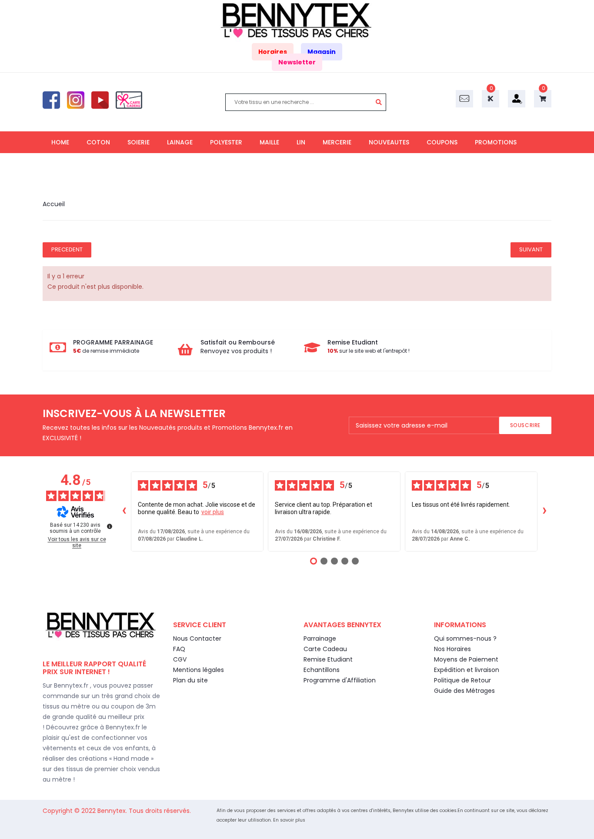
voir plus (212, 511)
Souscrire (525, 425)
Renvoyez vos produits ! (236, 351)
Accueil (54, 204)
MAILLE (269, 142)
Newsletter (297, 62)
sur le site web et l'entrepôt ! (368, 350)
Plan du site (190, 680)
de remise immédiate (106, 350)
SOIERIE (138, 142)
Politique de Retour (462, 680)
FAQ (179, 649)
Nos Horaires (452, 649)
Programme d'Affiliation (340, 680)
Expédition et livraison (466, 669)
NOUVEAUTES (389, 142)
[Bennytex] (297, 20)
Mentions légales (198, 669)
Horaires (272, 51)
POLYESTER (226, 142)
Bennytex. (113, 810)
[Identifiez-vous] (516, 98)
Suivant (531, 249)
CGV (180, 659)
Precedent (67, 249)
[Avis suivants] (544, 511)
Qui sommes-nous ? (465, 638)
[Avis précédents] (124, 511)
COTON (98, 142)
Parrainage (320, 638)
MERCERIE (337, 142)
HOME (60, 142)
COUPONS (442, 142)
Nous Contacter (197, 638)
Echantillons (322, 669)
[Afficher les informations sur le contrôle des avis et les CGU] (109, 526)
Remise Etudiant (328, 659)
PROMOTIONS (496, 142)
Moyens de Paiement (466, 659)
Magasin (321, 51)
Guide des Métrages (464, 690)
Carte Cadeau (325, 649)
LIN (301, 142)
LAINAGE (180, 142)
